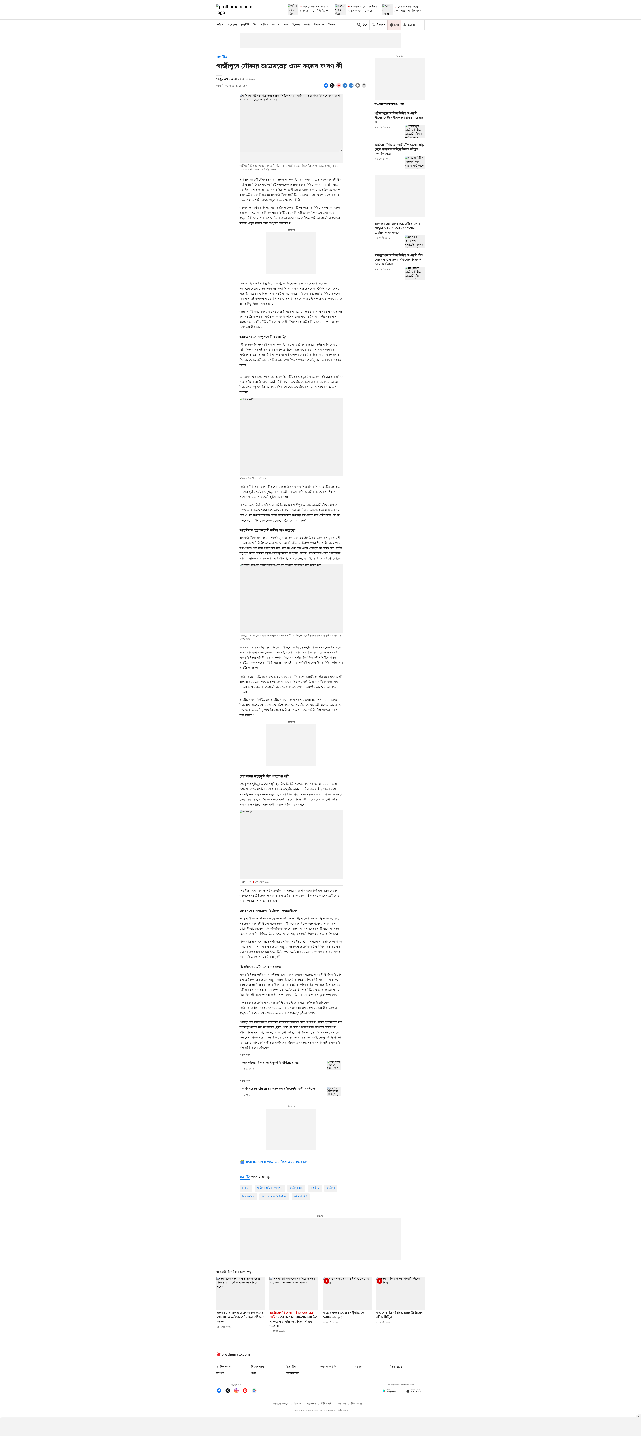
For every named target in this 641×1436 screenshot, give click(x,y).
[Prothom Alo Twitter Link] (229, 1391)
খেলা (285, 24)
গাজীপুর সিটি (296, 1188)
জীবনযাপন (319, 24)
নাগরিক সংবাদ (223, 1367)
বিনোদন (296, 24)
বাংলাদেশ (232, 24)
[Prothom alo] (238, 9)
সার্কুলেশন (311, 1403)
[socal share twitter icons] (333, 87)
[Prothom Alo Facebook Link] (220, 1391)
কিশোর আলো (257, 1367)
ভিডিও (331, 24)
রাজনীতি (245, 24)
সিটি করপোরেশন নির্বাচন (274, 1196)
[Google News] (254, 1391)
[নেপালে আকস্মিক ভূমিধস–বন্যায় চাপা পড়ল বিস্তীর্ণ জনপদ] (293, 9)
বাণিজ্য (264, 24)
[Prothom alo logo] (233, 1356)
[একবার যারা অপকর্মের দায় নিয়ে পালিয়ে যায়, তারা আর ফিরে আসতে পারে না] (293, 1293)
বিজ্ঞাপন (297, 1403)
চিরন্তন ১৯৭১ (396, 1367)
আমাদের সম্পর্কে (280, 1403)
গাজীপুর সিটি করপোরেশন (269, 1188)
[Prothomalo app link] (390, 1391)
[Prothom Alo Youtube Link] (246, 1391)
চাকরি (307, 24)
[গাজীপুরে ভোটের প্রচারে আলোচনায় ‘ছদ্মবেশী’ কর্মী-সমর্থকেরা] (334, 1091)
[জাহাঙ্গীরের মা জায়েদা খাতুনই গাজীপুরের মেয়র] (334, 1065)
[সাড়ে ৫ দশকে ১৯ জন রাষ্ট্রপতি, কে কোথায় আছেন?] (347, 1293)
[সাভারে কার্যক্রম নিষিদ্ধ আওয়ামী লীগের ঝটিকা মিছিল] (400, 1293)
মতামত (275, 24)
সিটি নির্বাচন (248, 1196)
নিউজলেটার (356, 1403)
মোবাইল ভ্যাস (292, 1373)
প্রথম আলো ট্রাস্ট (328, 1367)
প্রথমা (253, 1373)
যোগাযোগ (341, 1403)
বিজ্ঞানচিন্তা (291, 1367)
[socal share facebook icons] (326, 87)
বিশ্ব (255, 24)
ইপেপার (220, 1373)
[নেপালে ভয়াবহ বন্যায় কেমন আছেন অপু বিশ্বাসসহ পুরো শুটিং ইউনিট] (387, 9)
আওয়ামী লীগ (300, 1196)
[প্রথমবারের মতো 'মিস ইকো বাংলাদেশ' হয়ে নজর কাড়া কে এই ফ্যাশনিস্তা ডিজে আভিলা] (340, 9)
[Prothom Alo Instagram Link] (238, 1391)
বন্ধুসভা (358, 1367)
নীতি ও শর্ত (326, 1403)
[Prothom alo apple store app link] (414, 1391)
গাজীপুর (331, 1188)
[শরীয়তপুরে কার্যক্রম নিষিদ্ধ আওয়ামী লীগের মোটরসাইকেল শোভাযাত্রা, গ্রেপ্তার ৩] (415, 131)
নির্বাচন (245, 1188)
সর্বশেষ (220, 24)
